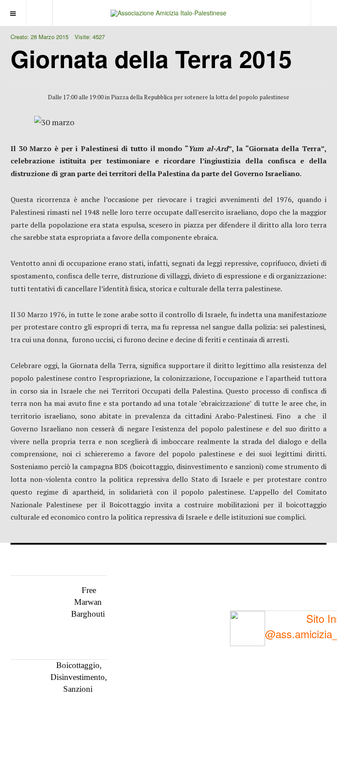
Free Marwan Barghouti (88, 601)
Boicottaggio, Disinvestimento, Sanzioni (78, 677)
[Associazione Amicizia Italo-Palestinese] (168, 13)
